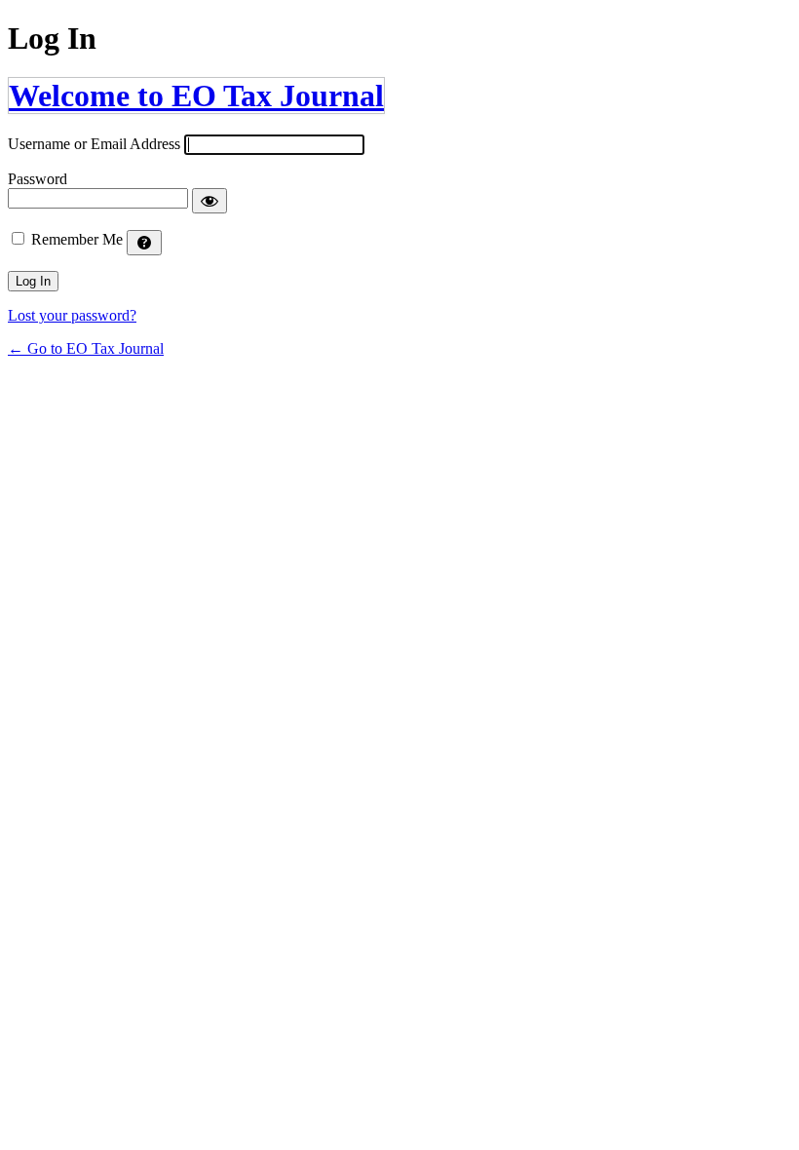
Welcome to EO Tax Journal (196, 95)
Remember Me (77, 239)
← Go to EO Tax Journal (86, 348)
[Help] (144, 242)
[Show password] (209, 200)
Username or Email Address (94, 143)
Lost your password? (72, 315)
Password (37, 179)
